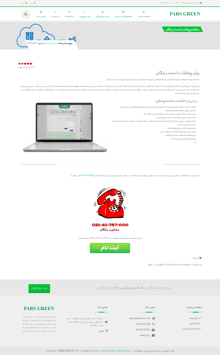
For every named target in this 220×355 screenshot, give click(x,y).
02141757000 (87, 175)
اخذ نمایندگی (194, 323)
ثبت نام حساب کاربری (191, 329)
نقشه (101, 330)
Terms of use (124, 350)
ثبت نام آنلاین (39, 288)
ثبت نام (22, 3)
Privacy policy (109, 350)
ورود (31, 3)
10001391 (145, 335)
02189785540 (143, 329)
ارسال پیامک (195, 318)
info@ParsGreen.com (189, 3)
